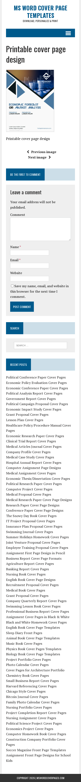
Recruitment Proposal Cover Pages (32, 585)
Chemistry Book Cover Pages (27, 675)
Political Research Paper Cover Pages (34, 483)
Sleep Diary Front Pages (24, 633)
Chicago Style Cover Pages (25, 691)
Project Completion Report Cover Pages (36, 712)
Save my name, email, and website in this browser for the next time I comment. (39, 291)
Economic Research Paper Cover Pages (35, 436)
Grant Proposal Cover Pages (27, 414)
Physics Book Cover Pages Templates (33, 649)
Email (14, 260)
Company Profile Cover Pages (28, 452)
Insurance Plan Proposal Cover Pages (34, 526)
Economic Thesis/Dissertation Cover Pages (38, 478)
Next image (37, 157)
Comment (17, 214)
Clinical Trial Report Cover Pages (31, 441)
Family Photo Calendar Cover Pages (32, 702)
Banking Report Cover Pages (27, 569)
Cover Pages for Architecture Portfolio (35, 670)
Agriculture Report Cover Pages (30, 563)
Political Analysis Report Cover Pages (34, 393)
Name (15, 247)
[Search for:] (40, 345)
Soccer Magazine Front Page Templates (36, 750)
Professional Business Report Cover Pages (37, 611)
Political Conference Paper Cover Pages (36, 377)
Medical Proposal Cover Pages (28, 494)
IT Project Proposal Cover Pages (30, 521)
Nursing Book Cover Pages (25, 574)
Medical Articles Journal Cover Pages (33, 446)
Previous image (43, 152)
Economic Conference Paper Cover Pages (37, 388)
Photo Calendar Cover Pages (27, 664)
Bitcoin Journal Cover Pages (27, 696)
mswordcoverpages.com (50, 778)
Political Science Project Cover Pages (34, 723)
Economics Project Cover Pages (29, 728)
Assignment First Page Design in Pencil (35, 553)
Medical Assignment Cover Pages (31, 473)
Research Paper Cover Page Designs (32, 505)
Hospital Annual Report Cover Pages (33, 462)
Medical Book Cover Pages (25, 590)
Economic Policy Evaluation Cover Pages (36, 382)
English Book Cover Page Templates (33, 627)
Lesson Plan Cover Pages (24, 420)
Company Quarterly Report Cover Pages (36, 601)
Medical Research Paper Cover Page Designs (39, 499)
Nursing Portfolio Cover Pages (29, 707)
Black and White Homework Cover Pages (36, 622)
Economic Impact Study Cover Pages (33, 409)
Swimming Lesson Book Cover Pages (33, 606)
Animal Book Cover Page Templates (33, 638)
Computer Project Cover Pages (29, 489)
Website (16, 273)
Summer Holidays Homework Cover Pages (37, 537)
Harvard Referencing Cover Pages (31, 686)
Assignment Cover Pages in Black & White (37, 617)
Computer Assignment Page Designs (33, 467)
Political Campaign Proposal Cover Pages (37, 404)
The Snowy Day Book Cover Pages (31, 515)
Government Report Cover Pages (31, 398)
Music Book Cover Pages (24, 643)
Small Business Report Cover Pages (32, 680)
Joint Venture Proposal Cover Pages (33, 542)
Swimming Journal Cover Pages (29, 532)
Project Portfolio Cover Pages (28, 659)
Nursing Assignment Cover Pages (31, 718)
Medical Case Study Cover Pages (30, 457)
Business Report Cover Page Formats (33, 558)
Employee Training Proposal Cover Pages (37, 547)
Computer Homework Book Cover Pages (36, 734)
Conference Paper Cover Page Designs (34, 510)
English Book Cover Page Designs (30, 579)
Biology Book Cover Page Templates (33, 654)
